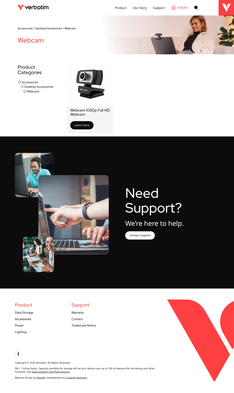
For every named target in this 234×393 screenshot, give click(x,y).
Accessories (25, 28)
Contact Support (140, 235)
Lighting (21, 332)
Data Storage (24, 312)
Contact (77, 319)
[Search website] (196, 8)
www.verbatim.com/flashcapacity (50, 371)
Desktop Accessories (48, 28)
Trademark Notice (83, 325)
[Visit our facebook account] (18, 356)
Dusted (41, 377)
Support (159, 8)
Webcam (33, 91)
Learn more (81, 125)
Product (120, 8)
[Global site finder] (179, 8)
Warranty (77, 312)
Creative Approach (76, 377)
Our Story (140, 8)
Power (19, 325)
